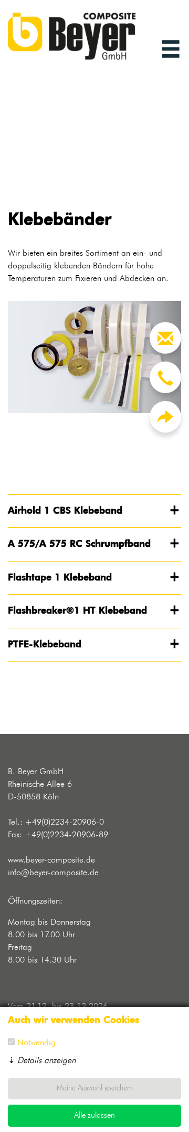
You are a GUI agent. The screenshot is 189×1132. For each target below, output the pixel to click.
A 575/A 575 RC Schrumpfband (79, 544)
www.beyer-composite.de (51, 860)
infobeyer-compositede (53, 873)
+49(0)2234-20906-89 (66, 835)
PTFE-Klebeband (44, 644)
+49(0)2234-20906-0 (64, 822)
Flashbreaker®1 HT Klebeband (77, 611)
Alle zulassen (94, 1115)
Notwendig (36, 1043)
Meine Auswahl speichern (95, 1088)
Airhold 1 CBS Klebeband (65, 511)
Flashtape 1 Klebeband (60, 578)
